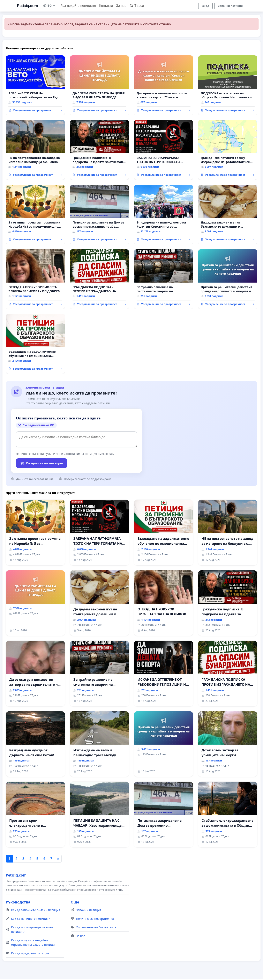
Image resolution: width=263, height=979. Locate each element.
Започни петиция (230, 5)
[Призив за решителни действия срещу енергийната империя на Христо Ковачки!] (227, 279)
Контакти (106, 5)
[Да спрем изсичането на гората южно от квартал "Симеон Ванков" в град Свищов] (163, 85)
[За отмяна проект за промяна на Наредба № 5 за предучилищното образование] (35, 214)
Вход (205, 5)
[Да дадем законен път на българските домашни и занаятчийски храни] (227, 214)
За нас (121, 5)
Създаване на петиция (44, 463)
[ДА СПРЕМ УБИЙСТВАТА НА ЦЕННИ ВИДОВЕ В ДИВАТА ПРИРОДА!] (99, 85)
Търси (139, 5)
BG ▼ (51, 5)
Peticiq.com (27, 5)
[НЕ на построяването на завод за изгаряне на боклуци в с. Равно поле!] (35, 150)
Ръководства (18, 902)
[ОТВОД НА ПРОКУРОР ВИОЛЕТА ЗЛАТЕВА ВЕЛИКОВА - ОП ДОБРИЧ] (35, 279)
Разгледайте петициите (78, 5)
